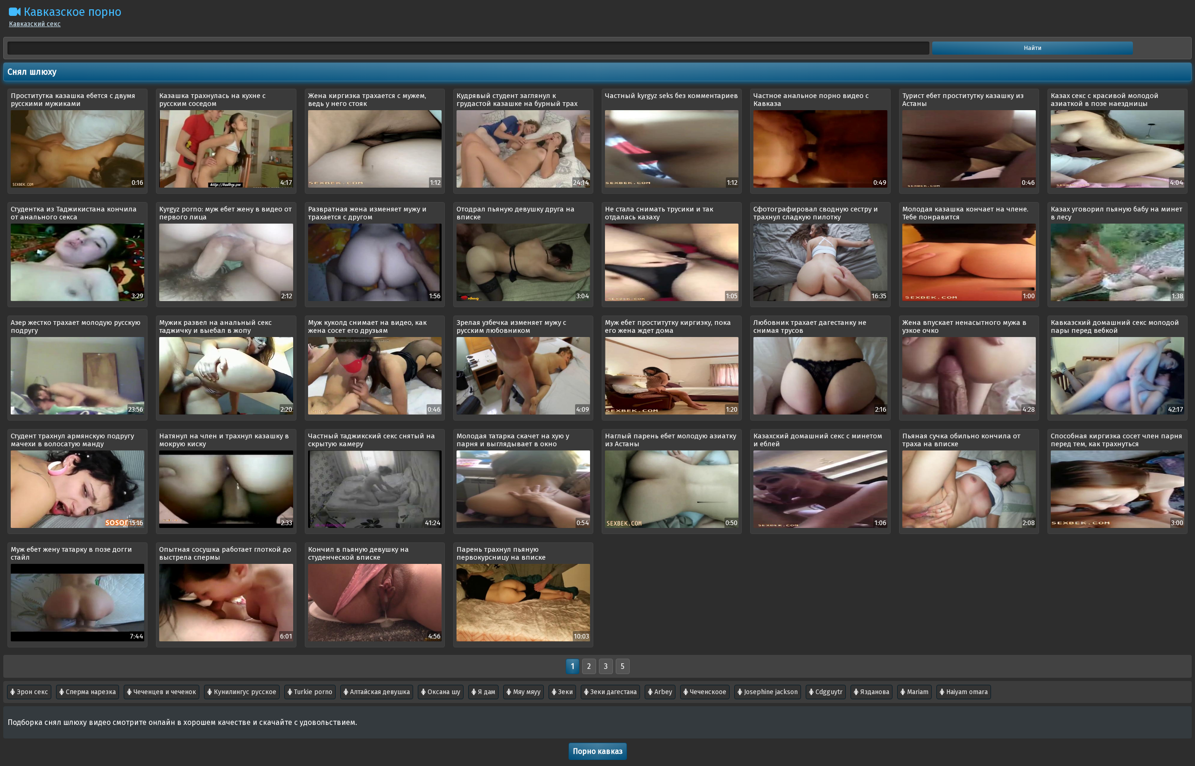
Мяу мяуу (526, 692)
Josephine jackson (770, 692)
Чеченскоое (707, 692)
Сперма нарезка (90, 692)
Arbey (662, 692)
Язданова (873, 692)
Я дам (485, 692)
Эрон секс (31, 692)
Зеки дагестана (613, 692)
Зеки (564, 692)
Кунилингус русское (244, 692)
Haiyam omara (966, 692)
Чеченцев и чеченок (164, 692)
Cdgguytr (828, 692)
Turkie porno (312, 692)
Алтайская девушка (379, 692)
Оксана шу (443, 692)
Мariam (916, 692)
